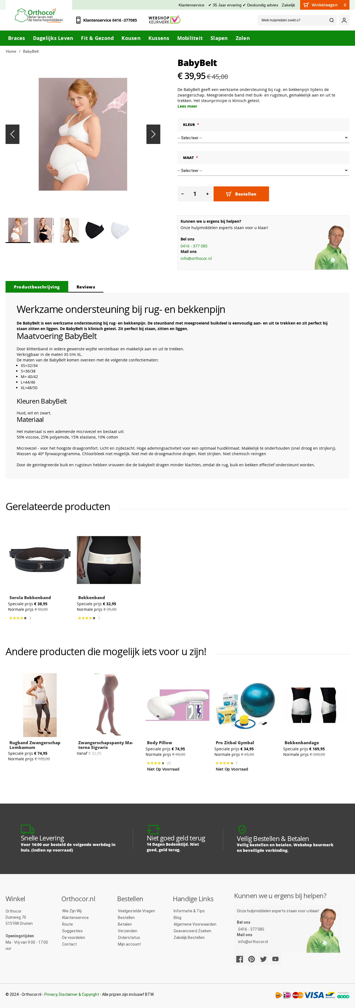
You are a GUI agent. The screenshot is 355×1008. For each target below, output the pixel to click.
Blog (177, 917)
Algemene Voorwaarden (195, 924)
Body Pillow (159, 742)
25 (170, 763)
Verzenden (127, 931)
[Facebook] (239, 959)
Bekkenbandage (302, 742)
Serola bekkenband (30, 597)
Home (11, 51)
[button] (12, 134)
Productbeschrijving (37, 287)
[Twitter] (263, 959)
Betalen (125, 924)
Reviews (86, 287)
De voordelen (73, 937)
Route (67, 924)
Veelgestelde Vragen (136, 911)
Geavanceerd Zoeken (192, 931)
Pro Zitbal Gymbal (235, 742)
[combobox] (297, 20)
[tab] (37, 287)
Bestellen (126, 917)
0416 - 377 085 (194, 246)
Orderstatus (129, 937)
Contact (69, 944)
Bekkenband (91, 597)
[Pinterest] (251, 959)
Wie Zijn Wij (72, 911)
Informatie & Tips (189, 911)
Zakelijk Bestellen (189, 937)
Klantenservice (191, 5)
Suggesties (72, 931)
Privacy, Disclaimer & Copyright (71, 994)
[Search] (331, 20)
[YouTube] (275, 959)
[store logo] (39, 15)
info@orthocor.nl (196, 258)
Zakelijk (288, 5)
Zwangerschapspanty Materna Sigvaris (105, 745)
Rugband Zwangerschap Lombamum (34, 745)
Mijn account (129, 944)
